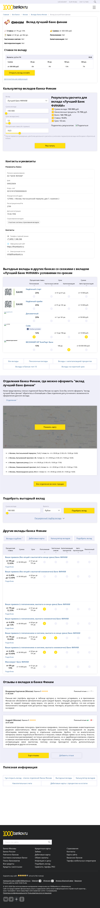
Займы (38, 851)
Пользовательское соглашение (39, 893)
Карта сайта (72, 854)
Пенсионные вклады (38, 361)
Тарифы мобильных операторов (81, 860)
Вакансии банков (74, 857)
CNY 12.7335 (84, 2)
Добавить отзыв (66, 755)
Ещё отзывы (33, 755)
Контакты (71, 851)
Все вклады (13, 361)
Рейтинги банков (11, 854)
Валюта (46, 506)
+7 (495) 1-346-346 (14, 239)
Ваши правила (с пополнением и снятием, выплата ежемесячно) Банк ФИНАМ (42, 647)
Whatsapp (47, 881)
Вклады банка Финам (39, 14)
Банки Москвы (9, 848)
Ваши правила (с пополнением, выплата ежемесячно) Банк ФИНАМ (37, 618)
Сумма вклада (11, 107)
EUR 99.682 (73, 2)
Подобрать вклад (79, 511)
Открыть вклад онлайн (19, 72)
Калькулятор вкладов (60, 538)
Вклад (8, 96)
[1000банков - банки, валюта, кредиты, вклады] (21, 899)
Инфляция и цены (43, 860)
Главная (6, 14)
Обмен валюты (41, 857)
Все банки (16, 14)
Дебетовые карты (37, 538)
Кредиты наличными (12, 867)
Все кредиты (8, 863)
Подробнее (9, 567)
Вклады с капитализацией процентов (75, 361)
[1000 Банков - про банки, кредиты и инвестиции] (16, 899)
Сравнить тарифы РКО (45, 867)
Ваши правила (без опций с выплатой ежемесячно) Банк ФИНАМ (35, 571)
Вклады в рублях (14, 538)
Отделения (11, 400)
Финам (25, 14)
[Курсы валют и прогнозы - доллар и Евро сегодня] (5, 899)
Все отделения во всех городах (50, 484)
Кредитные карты (43, 848)
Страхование (72, 848)
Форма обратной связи (64, 881)
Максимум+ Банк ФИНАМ (17, 662)
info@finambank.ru (15, 254)
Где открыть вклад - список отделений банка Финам (28, 778)
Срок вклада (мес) (12, 116)
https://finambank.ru (15, 246)
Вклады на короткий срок (73, 366)
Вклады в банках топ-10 (26, 366)
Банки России (9, 851)
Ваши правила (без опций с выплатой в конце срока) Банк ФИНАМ (36, 557)
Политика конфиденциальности (15, 893)
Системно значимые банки (15, 857)
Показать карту (50, 427)
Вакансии (78, 881)
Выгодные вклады (64, 778)
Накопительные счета (22, 783)
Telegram (35, 881)
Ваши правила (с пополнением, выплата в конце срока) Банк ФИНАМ (37, 604)
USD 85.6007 (62, 2)
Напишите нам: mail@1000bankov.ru (16, 881)
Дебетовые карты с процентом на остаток (69, 783)
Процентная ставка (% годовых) (18, 126)
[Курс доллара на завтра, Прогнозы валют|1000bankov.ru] (11, 899)
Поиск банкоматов (11, 860)
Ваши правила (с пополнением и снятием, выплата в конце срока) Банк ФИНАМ (42, 633)
